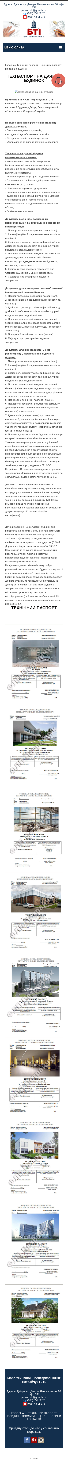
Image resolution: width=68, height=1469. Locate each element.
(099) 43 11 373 (36, 16)
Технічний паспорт (27, 65)
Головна (10, 65)
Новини (55, 1416)
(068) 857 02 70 (36, 13)
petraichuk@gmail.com (34, 10)
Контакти (34, 1419)
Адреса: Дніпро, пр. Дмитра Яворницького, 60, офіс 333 (34, 6)
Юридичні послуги (21, 1416)
